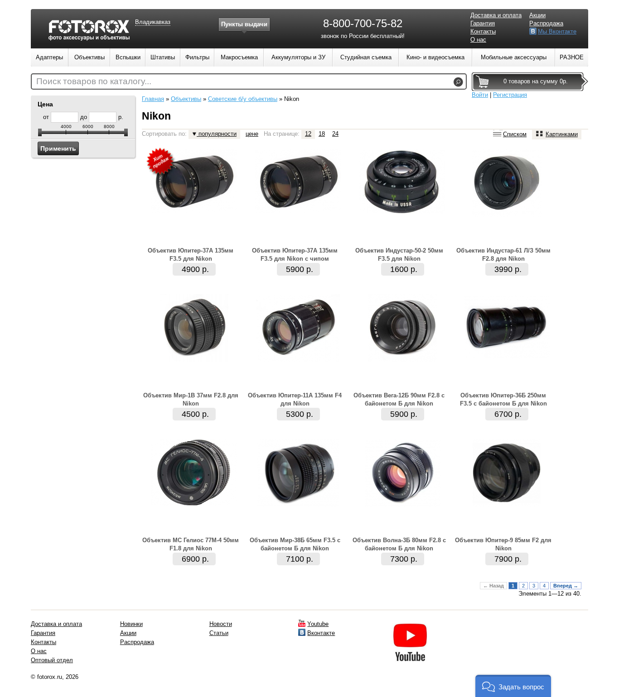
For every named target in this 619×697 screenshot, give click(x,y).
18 (322, 133)
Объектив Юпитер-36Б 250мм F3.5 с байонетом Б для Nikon (503, 399)
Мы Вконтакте (557, 31)
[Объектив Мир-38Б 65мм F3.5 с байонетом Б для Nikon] (298, 504)
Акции (537, 15)
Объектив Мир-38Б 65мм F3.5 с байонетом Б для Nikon (295, 544)
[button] (513, 686)
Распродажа (546, 23)
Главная (153, 98)
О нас (478, 39)
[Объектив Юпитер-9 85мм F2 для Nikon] (507, 504)
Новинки (131, 624)
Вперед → (565, 585)
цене (252, 133)
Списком (515, 134)
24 (335, 133)
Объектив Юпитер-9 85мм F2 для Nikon (503, 544)
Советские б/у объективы (242, 98)
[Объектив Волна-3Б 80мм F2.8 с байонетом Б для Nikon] (402, 504)
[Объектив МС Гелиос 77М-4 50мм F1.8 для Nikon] (194, 503)
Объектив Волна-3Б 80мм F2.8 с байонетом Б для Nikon (399, 544)
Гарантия (482, 23)
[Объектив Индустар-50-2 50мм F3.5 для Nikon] (402, 211)
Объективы (186, 98)
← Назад (493, 585)
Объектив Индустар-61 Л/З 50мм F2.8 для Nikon (503, 254)
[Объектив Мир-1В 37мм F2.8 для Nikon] (194, 360)
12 (308, 133)
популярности (217, 133)
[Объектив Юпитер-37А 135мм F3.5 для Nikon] (194, 211)
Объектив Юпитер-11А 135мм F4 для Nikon (295, 399)
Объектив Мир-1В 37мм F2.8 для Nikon (190, 399)
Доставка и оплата (496, 15)
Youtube (318, 624)
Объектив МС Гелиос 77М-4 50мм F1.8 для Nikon (190, 544)
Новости (220, 624)
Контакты (483, 31)
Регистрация (510, 94)
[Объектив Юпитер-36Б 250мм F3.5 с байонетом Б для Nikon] (507, 356)
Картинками (562, 134)
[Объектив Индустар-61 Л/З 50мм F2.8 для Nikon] (507, 215)
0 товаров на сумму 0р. (535, 81)
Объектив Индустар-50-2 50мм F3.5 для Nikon (399, 254)
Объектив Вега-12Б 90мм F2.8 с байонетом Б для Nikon (399, 399)
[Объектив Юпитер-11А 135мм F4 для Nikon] (298, 360)
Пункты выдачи (244, 24)
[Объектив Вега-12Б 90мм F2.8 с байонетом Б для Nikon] (402, 360)
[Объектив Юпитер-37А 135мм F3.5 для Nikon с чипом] (298, 211)
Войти (480, 94)
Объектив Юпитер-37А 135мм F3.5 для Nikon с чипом (295, 254)
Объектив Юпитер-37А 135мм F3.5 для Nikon (190, 254)
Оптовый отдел (52, 660)
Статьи (218, 633)
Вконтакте (321, 633)
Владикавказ (152, 22)
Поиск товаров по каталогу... (93, 81)
